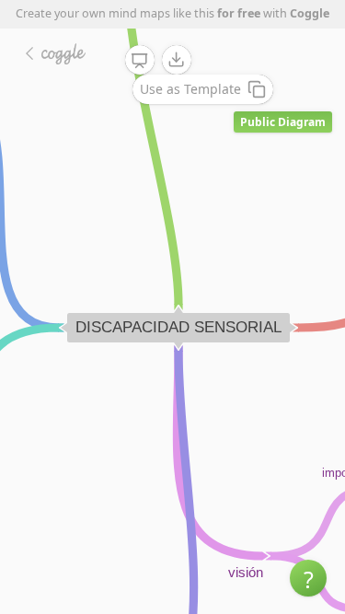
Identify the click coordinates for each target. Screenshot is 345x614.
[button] (308, 578)
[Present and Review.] (140, 60)
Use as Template (190, 89)
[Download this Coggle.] (176, 60)
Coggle (309, 13)
